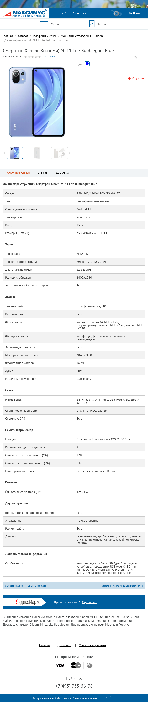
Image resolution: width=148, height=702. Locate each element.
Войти (136, 13)
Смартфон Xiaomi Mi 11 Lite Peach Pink (122, 585)
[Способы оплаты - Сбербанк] (90, 665)
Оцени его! (89, 602)
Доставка (64, 645)
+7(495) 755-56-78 (74, 13)
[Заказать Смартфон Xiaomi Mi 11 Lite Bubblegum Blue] (87, 63)
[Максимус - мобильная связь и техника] (25, 13)
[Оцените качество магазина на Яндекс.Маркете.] (30, 601)
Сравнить (136, 57)
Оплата (44, 645)
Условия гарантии (92, 645)
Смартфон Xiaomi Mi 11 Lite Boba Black (26, 585)
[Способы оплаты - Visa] (60, 665)
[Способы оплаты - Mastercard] (76, 665)
